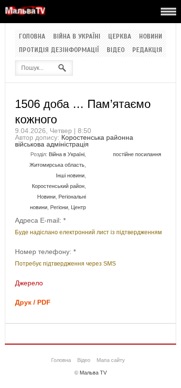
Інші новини (70, 175)
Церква (119, 36)
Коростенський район (58, 186)
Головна (32, 36)
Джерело (29, 283)
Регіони (59, 207)
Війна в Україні (76, 36)
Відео (116, 50)
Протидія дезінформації (59, 50)
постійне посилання (137, 154)
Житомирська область (56, 165)
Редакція (147, 50)
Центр (78, 207)
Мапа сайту (111, 360)
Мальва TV (93, 372)
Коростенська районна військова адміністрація (74, 141)
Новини (150, 36)
